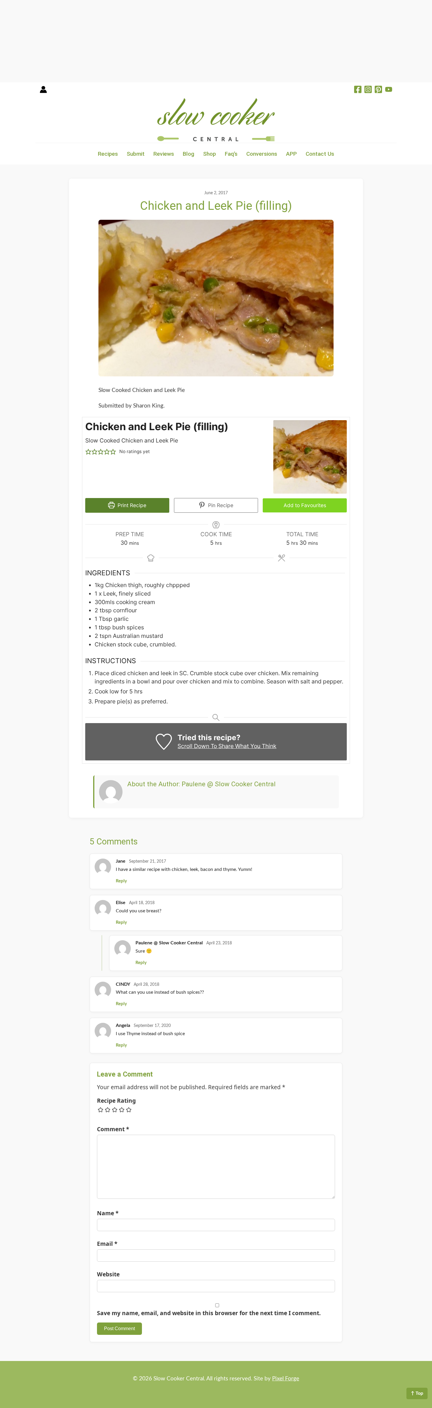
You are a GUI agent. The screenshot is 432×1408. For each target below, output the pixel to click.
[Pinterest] (378, 90)
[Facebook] (357, 90)
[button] (88, 451)
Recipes (108, 153)
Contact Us (320, 153)
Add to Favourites (305, 505)
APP (291, 153)
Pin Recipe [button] (220, 505)
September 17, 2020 (152, 1026)
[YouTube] (388, 90)
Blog (188, 153)
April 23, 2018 (219, 943)
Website (108, 1274)
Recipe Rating (116, 1100)
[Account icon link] (43, 91)
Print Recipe (131, 505)
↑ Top (417, 1393)
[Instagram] (368, 90)
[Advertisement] (176, 41)
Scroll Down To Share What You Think (227, 746)
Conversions (261, 153)
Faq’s (231, 153)
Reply (121, 881)
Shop (209, 153)
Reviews (163, 153)
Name (107, 1213)
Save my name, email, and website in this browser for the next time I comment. (209, 1313)
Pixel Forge (285, 1379)
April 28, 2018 (146, 985)
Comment (113, 1129)
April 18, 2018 (142, 903)
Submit (136, 153)
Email (107, 1244)
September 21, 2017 (147, 861)
